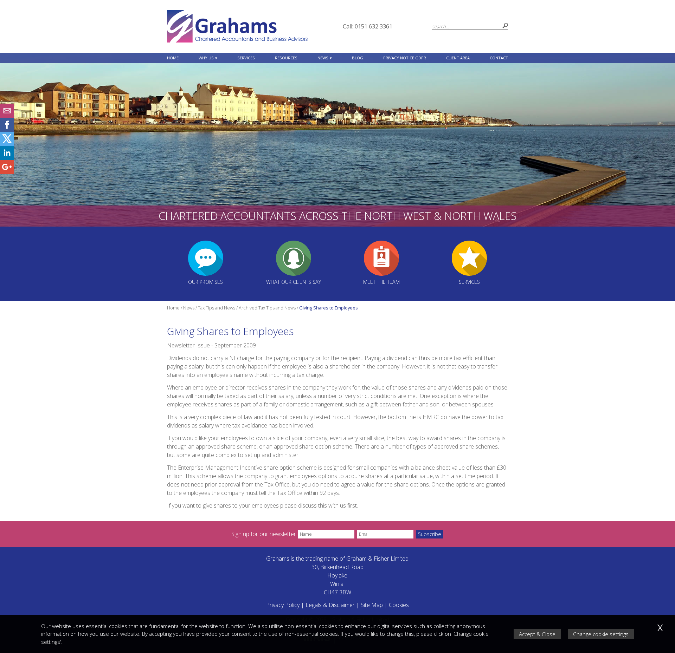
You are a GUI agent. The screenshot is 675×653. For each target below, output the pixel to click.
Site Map (372, 605)
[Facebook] (7, 129)
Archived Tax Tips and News (267, 308)
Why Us (206, 57)
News (322, 57)
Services (246, 57)
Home (173, 57)
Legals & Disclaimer (330, 605)
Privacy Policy (283, 605)
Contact (499, 57)
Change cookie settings (601, 634)
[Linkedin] (7, 158)
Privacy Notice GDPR (404, 57)
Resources (286, 57)
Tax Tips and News (216, 308)
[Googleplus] (7, 172)
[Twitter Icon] (7, 144)
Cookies (399, 605)
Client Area (458, 57)
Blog (357, 57)
